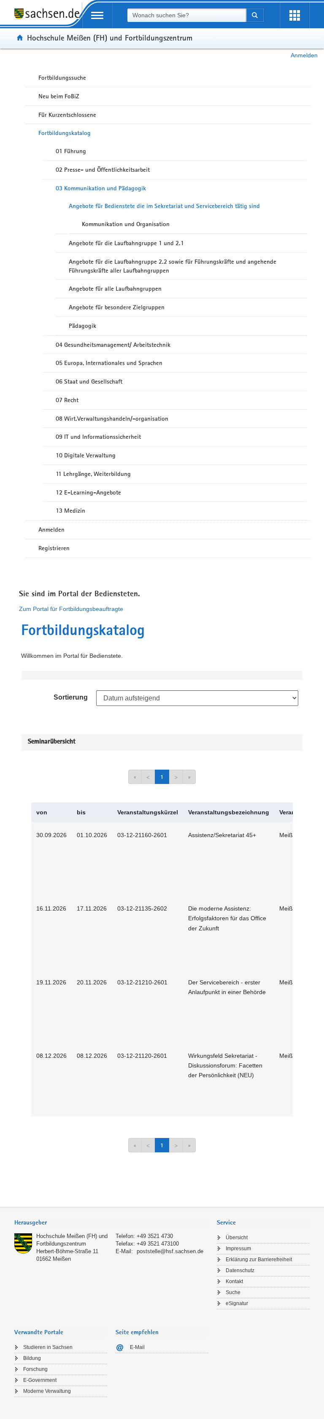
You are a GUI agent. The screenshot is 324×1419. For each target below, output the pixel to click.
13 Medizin (70, 510)
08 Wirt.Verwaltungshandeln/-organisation (112, 418)
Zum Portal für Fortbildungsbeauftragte (71, 608)
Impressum (238, 1248)
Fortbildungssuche (62, 77)
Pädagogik (82, 326)
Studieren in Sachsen (48, 1347)
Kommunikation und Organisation (126, 224)
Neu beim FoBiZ (58, 96)
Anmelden (304, 55)
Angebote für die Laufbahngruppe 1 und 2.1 (126, 243)
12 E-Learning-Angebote (88, 492)
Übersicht (237, 1238)
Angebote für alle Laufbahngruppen (115, 288)
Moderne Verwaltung (47, 1391)
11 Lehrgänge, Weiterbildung (93, 474)
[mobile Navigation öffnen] (97, 15)
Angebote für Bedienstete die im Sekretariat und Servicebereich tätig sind (164, 206)
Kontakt (234, 1281)
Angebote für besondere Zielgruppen (117, 307)
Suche (233, 1292)
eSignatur (237, 1303)
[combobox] (186, 15)
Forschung (35, 1369)
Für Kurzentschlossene (67, 115)
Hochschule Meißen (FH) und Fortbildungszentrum (109, 37)
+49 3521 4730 (155, 1236)
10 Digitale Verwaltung (86, 455)
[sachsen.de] (48, 18)
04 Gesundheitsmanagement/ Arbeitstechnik (113, 345)
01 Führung (71, 151)
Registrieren (54, 548)
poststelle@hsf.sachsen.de (170, 1251)
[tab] (111, 1223)
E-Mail (137, 1347)
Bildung (32, 1358)
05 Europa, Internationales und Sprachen (109, 363)
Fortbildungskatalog (64, 133)
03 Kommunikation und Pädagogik (101, 188)
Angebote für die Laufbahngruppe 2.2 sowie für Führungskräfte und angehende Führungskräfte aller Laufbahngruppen (172, 266)
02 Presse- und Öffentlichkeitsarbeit (103, 169)
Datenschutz (240, 1270)
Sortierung (71, 697)
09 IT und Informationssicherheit (98, 437)
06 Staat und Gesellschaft (89, 381)
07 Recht (67, 400)
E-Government (40, 1380)
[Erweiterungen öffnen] (294, 15)
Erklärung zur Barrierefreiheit (259, 1259)
